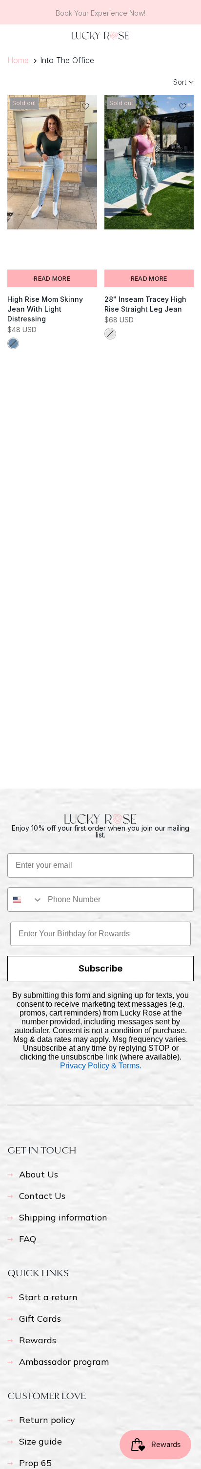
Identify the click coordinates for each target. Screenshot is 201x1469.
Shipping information (63, 1217)
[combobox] (25, 899)
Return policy (47, 1419)
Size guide (40, 1441)
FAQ (27, 1238)
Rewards (37, 1340)
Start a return (48, 1297)
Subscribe (100, 968)
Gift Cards (40, 1318)
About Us (38, 1174)
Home (18, 60)
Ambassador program (64, 1361)
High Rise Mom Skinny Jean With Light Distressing (45, 309)
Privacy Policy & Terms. (100, 1066)
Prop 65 (35, 1463)
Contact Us (42, 1195)
